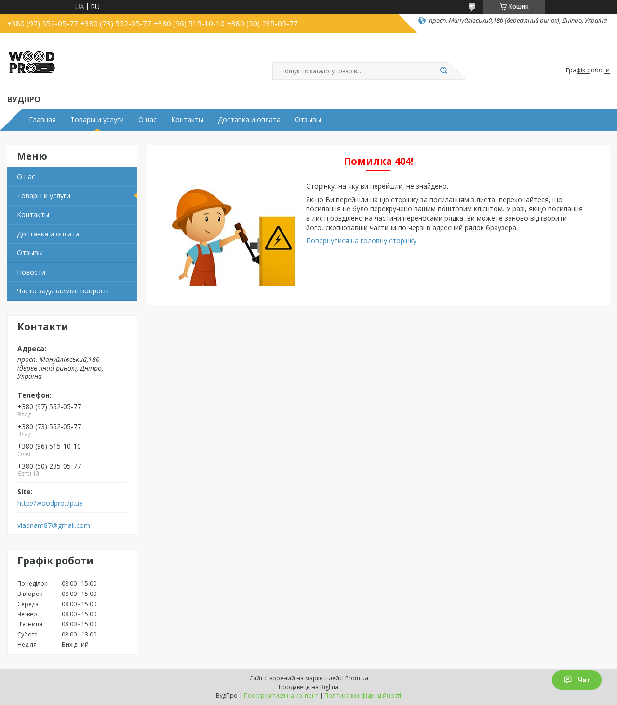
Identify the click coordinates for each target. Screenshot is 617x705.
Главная (42, 119)
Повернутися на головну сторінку (361, 240)
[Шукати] (443, 71)
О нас (147, 119)
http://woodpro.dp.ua (50, 503)
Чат (584, 680)
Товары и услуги (97, 119)
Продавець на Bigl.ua (308, 687)
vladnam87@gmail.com (53, 525)
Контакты (187, 119)
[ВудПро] (31, 62)
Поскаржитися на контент (281, 695)
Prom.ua (356, 678)
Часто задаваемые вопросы (63, 290)
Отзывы (308, 119)
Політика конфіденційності (362, 695)
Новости (31, 271)
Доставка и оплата (249, 119)
